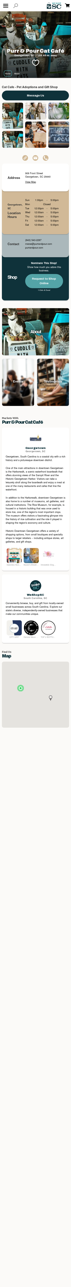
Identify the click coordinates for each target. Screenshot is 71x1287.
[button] (15, 5)
